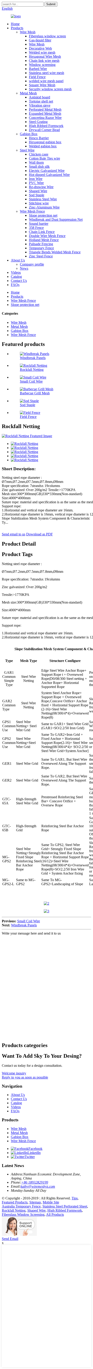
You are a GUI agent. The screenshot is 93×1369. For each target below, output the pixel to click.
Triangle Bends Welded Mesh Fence (55, 252)
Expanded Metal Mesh (45, 113)
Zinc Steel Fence (41, 256)
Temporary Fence (41, 248)
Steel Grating (38, 122)
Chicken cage (38, 154)
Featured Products (15, 1202)
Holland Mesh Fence (44, 240)
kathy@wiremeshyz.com (38, 1186)
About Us (18, 260)
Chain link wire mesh (44, 60)
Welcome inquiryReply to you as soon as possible (25, 1075)
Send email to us (13, 534)
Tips (75, 1198)
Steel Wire (27, 150)
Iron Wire (35, 179)
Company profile (32, 264)
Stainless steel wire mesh (46, 73)
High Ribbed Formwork (46, 126)
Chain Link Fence (42, 232)
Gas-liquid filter (40, 40)
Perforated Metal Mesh (45, 109)
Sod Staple (36, 195)
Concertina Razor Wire (45, 118)
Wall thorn (36, 162)
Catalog (16, 276)
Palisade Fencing (41, 244)
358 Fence (36, 228)
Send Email (10, 1239)
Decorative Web (40, 48)
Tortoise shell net (41, 101)
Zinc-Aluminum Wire (44, 207)
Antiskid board (39, 97)
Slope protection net (43, 215)
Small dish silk (39, 166)
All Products (55, 1214)
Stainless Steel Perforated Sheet (64, 1206)
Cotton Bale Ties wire (44, 158)
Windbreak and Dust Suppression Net (56, 219)
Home (15, 24)
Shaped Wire (38, 191)
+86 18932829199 (34, 1182)
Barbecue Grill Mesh (35, 393)
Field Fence (37, 77)
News (24, 268)
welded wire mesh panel (46, 81)
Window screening (42, 65)
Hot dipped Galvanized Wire (49, 175)
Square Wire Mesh (42, 85)
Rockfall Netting (32, 370)
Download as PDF (39, 534)
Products (17, 28)
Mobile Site (51, 1202)
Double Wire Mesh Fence (47, 236)
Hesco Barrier (39, 138)
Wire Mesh (27, 32)
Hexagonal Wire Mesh (45, 56)
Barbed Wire (38, 69)
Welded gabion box (43, 146)
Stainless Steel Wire (43, 199)
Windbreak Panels (33, 358)
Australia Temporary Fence (21, 1206)
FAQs (15, 285)
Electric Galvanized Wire (47, 171)
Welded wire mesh (42, 52)
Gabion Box (28, 134)
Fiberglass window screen (47, 36)
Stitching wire (39, 203)
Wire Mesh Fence (32, 211)
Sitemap (35, 1202)
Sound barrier (38, 223)
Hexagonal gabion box (45, 142)
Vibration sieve (39, 105)
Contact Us (19, 281)
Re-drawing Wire (41, 187)
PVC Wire (36, 183)
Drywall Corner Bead (44, 130)
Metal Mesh (28, 93)
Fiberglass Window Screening (23, 1214)
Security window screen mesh (50, 89)
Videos (16, 272)
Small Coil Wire (31, 381)
